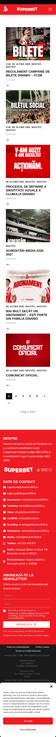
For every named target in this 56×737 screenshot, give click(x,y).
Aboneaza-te (26, 624)
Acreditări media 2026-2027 (25, 252)
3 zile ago (10, 80)
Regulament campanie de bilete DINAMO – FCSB (28, 73)
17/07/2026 (11, 134)
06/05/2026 (11, 380)
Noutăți (37, 64)
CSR (8, 64)
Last (9, 403)
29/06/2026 (11, 198)
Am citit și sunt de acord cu (28, 614)
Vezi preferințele (28, 729)
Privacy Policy (16, 635)
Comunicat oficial (22, 375)
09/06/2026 (11, 323)
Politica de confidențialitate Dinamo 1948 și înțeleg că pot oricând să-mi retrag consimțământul (28, 615)
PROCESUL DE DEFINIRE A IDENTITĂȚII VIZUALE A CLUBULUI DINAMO (26, 190)
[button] (51, 686)
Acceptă (28, 721)
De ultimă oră (21, 64)
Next (44, 396)
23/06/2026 (11, 259)
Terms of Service (35, 635)
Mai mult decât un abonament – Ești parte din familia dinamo (26, 314)
